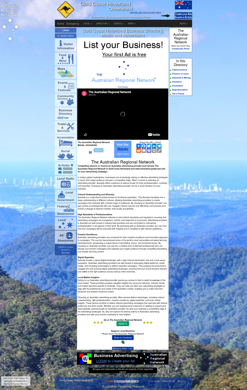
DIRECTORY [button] (102, 23)
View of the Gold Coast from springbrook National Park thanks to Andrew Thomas (16, 381)
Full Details (123, 86)
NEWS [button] (183, 23)
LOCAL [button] (86, 23)
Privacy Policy (168, 381)
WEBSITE (122, 323)
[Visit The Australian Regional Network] (122, 149)
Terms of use (154, 381)
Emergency (72, 23)
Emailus (98, 150)
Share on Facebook (123, 337)
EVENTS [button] (118, 23)
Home (60, 23)
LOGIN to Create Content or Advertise (65, 250)
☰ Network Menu (66, 35)
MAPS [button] (131, 23)
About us (182, 381)
